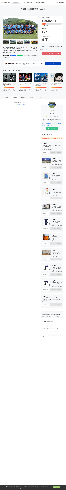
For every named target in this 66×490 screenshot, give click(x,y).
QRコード (6, 57)
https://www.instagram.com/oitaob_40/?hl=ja (52, 123)
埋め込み (34, 55)
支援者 (23, 97)
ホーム (6, 97)
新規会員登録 (61, 2)
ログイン (56, 2)
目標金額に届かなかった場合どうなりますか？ (50, 325)
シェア (13, 55)
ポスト (6, 55)
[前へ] (4, 27)
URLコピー (28, 55)
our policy (43, 488)
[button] (53, 63)
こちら (54, 335)
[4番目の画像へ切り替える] (27, 42)
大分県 (38, 12)
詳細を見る (45, 152)
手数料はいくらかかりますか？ (47, 323)
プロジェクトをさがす (40, 2)
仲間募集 (31, 97)
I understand (56, 487)
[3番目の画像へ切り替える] (20, 42)
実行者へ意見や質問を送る (20, 104)
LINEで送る (21, 55)
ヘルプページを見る (52, 330)
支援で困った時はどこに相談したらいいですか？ (50, 328)
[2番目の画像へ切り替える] (13, 42)
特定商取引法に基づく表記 (47, 125)
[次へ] (36, 27)
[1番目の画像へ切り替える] (6, 42)
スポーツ (33, 12)
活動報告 (15, 97)
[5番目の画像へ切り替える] (34, 42)
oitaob (28, 12)
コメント (40, 97)
